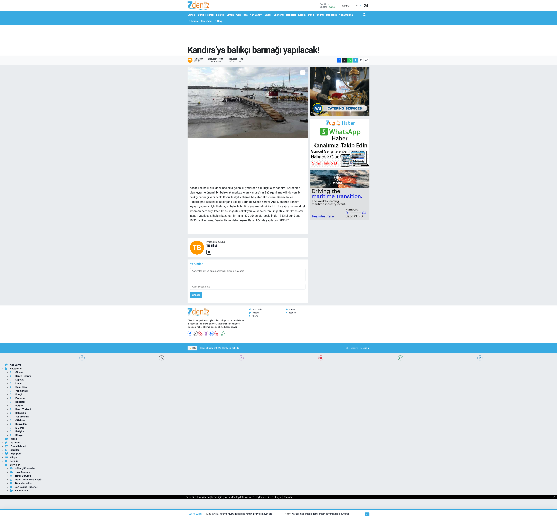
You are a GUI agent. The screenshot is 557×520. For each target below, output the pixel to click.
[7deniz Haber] (198, 6)
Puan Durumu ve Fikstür (28, 479)
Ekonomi (279, 14)
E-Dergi (219, 21)
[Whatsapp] (222, 333)
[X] (195, 333)
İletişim (292, 312)
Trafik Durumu (23, 475)
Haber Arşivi (22, 490)
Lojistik (220, 14)
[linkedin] (479, 357)
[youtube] (320, 357)
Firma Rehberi (18, 446)
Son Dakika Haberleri (26, 486)
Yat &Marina (346, 14)
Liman (230, 14)
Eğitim (302, 14)
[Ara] (365, 15)
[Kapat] (555, 497)
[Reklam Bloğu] (339, 91)
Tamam (288, 497)
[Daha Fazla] (355, 60)
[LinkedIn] (211, 333)
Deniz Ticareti (206, 14)
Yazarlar (256, 312)
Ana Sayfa (15, 364)
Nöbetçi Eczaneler (25, 468)
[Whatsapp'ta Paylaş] (349, 60)
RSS (193, 348)
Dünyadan (206, 21)
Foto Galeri (258, 309)
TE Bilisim (212, 245)
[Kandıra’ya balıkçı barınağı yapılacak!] (248, 102)
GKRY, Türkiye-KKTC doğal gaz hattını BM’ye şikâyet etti (242, 513)
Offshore (194, 21)
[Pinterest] (200, 333)
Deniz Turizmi (316, 14)
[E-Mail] (208, 252)
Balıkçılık (331, 14)
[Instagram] (206, 333)
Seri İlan (15, 449)
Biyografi (15, 453)
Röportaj (291, 14)
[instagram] (241, 357)
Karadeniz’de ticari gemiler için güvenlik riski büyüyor (320, 513)
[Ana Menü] (365, 21)
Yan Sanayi (256, 14)
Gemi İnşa (242, 14)
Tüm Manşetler (23, 483)
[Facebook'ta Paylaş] (339, 60)
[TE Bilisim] (197, 247)
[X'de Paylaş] (344, 60)
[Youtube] (216, 333)
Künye (255, 316)
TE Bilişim (364, 348)
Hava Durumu (22, 472)
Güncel (192, 14)
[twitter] (161, 357)
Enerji (268, 14)
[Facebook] (190, 333)
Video (292, 309)
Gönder (196, 294)
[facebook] (82, 357)
